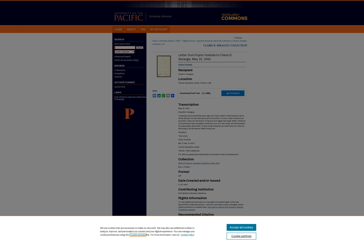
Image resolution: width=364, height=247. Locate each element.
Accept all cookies (241, 227)
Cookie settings (138, 235)
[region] (182, 231)
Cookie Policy (187, 235)
